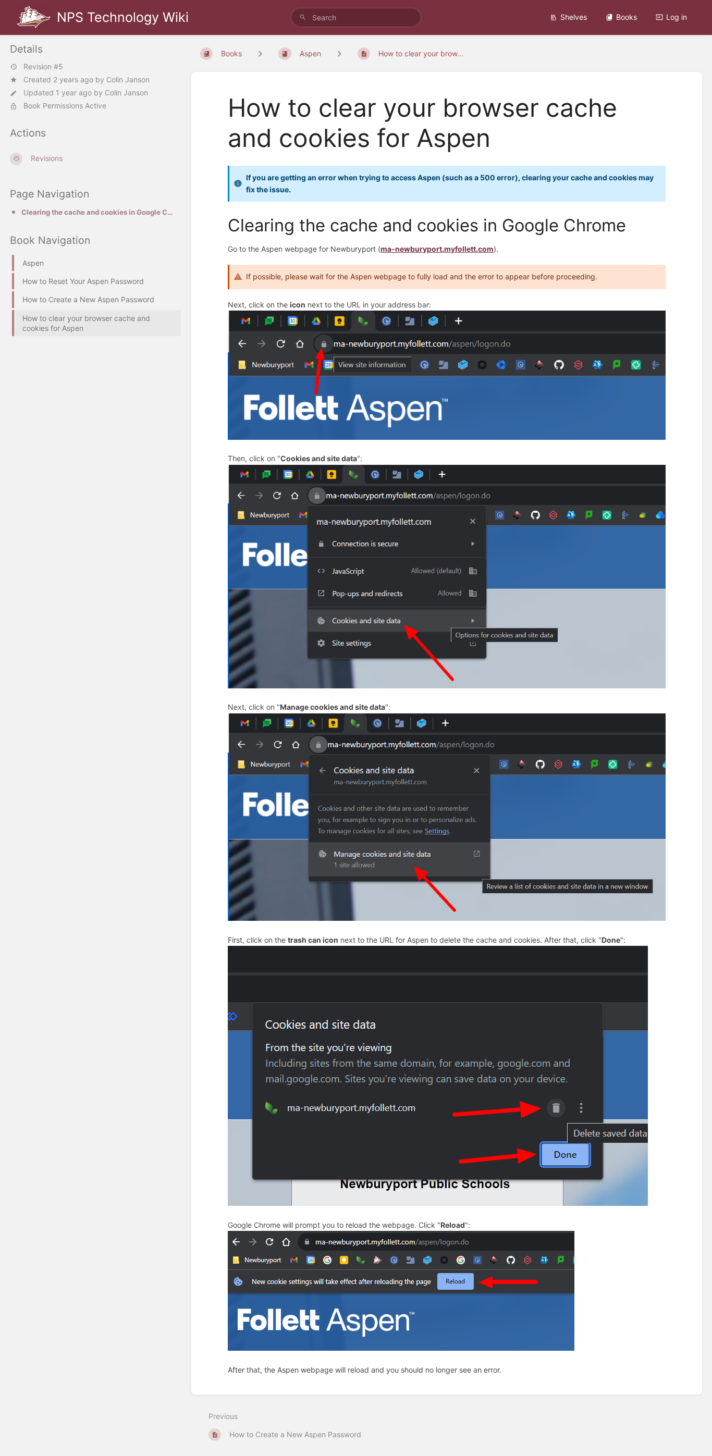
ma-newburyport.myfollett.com (437, 248)
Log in (676, 17)
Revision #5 (43, 67)
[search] (356, 17)
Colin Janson (128, 79)
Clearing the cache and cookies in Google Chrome (98, 212)
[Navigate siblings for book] (260, 53)
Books (626, 17)
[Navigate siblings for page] (339, 53)
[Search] (302, 17)
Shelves (573, 17)
